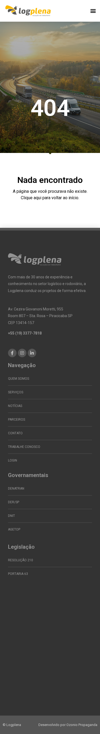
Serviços (15, 392)
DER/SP (13, 502)
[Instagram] (22, 353)
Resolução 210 (20, 560)
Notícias (15, 406)
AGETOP (14, 529)
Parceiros (16, 419)
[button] (93, 10)
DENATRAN (16, 488)
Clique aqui (31, 197)
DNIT (11, 516)
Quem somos (18, 379)
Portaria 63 (18, 574)
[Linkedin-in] (32, 353)
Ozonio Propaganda (81, 725)
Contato (15, 433)
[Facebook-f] (12, 353)
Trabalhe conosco (24, 447)
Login (12, 460)
